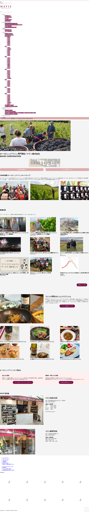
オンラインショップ (6, 107)
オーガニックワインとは (7, 466)
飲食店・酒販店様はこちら (8, 464)
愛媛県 (8, 91)
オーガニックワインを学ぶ (10, 27)
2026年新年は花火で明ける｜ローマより (10, 252)
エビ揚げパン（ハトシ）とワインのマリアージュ (42, 359)
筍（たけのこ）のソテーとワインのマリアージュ (12, 359)
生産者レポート (8, 31)
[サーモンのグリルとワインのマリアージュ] (69, 351)
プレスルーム (8, 21)
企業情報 (7, 18)
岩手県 (8, 41)
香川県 (8, 89)
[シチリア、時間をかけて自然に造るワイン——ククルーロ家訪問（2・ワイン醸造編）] (13, 224)
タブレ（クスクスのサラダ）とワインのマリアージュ (13, 341)
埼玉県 (8, 50)
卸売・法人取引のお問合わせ (11, 106)
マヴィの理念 (8, 15)
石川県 (8, 64)
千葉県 (8, 51)
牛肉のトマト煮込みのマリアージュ (69, 341)
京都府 (8, 72)
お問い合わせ (5, 462)
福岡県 (8, 95)
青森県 (8, 38)
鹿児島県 (9, 102)
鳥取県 (8, 82)
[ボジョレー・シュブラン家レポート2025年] (41, 264)
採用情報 (4, 461)
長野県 (8, 60)
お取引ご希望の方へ (9, 105)
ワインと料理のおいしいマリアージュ (58, 296)
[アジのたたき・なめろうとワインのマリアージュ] (39, 333)
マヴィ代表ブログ (9, 110)
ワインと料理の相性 (6, 468)
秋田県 (8, 40)
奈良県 (8, 77)
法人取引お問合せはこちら (66, 382)
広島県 (8, 83)
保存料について (8, 26)
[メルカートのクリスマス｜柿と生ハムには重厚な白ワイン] (40, 244)
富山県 (8, 65)
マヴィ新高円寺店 (51, 431)
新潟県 (8, 63)
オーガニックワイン (6, 22)
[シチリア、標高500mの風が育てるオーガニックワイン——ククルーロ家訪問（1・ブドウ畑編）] (43, 224)
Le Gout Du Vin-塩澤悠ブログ (11, 114)
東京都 (8, 47)
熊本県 (8, 98)
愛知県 (8, 58)
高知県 (8, 92)
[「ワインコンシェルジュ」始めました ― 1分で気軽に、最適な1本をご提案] (14, 264)
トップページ (5, 457)
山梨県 (8, 61)
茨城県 (8, 52)
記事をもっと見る (82, 284)
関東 (6, 46)
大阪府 (8, 70)
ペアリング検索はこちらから (67, 305)
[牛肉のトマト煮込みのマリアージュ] (69, 333)
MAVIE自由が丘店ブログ (10, 111)
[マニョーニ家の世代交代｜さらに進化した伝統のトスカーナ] (71, 244)
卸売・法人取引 (8, 19)
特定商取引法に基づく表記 (8, 470)
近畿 (6, 69)
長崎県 (8, 97)
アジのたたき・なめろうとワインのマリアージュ (42, 341)
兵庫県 (8, 73)
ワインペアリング (6, 115)
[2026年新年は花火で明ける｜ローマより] (10, 244)
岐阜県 (8, 66)
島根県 (8, 84)
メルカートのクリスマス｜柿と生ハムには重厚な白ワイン (44, 252)
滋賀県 (8, 75)
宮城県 (8, 43)
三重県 (8, 68)
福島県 (8, 45)
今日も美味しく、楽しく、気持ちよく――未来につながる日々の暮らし (20, 112)
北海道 (8, 37)
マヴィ (3, 14)
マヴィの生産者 (8, 29)
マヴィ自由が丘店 (9, 33)
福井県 (8, 74)
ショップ (4, 32)
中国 (6, 79)
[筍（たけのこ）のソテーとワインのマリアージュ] (9, 351)
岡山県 (8, 80)
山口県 (8, 86)
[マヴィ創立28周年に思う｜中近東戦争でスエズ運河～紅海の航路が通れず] (69, 224)
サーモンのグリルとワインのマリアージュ (70, 359)
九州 (6, 93)
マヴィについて (5, 458)
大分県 (8, 100)
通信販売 (4, 467)
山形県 (8, 42)
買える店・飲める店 (9, 35)
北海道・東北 (8, 36)
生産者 (3, 28)
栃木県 (8, 54)
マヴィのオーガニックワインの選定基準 (13, 24)
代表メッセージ (8, 17)
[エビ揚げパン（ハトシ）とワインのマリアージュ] (39, 351)
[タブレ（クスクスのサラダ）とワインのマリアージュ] (9, 333)
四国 (6, 87)
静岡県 (8, 59)
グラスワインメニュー (50, 411)
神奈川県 (9, 49)
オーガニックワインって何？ (11, 23)
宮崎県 (8, 101)
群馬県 (8, 55)
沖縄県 (8, 103)
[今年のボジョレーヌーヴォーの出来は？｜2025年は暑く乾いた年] (69, 264)
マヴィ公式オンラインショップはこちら (23, 382)
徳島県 (8, 88)
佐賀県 (8, 96)
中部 (6, 56)
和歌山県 (9, 78)
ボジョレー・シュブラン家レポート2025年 (40, 272)
